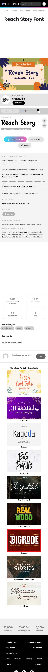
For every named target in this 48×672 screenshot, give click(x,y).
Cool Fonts (10, 648)
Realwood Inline (24, 526)
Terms (39, 659)
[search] (30, 4)
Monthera (24, 606)
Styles (14, 11)
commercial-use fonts (24, 631)
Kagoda (24, 447)
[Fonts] (10, 4)
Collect (37, 139)
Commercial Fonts (34, 642)
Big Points (24, 473)
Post (41, 356)
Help (8, 659)
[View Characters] (44, 120)
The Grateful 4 (24, 500)
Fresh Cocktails (24, 394)
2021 (12, 299)
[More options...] (44, 125)
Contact (18, 103)
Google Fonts (11, 653)
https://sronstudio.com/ (27, 186)
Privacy (29, 659)
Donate (10, 214)
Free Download (17, 139)
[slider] (25, 111)
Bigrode (24, 553)
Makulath (24, 420)
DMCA (8, 664)
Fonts (5, 11)
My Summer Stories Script (24, 579)
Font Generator (39, 11)
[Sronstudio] (6, 99)
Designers (40, 630)
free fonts (8, 630)
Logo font (23, 232)
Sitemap (38, 664)
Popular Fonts (12, 642)
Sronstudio (18, 98)
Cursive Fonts (36, 648)
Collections (25, 11)
